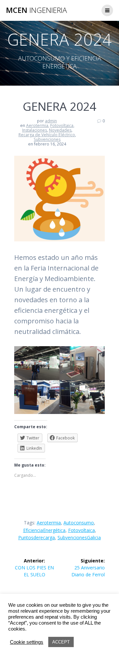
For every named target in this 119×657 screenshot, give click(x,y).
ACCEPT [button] (61, 641)
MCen (36, 10)
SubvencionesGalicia (79, 537)
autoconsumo (78, 522)
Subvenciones (47, 139)
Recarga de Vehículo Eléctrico (47, 135)
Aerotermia (37, 125)
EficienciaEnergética (44, 530)
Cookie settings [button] (26, 642)
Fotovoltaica (61, 125)
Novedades (60, 130)
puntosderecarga (36, 537)
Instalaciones (34, 130)
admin (51, 121)
